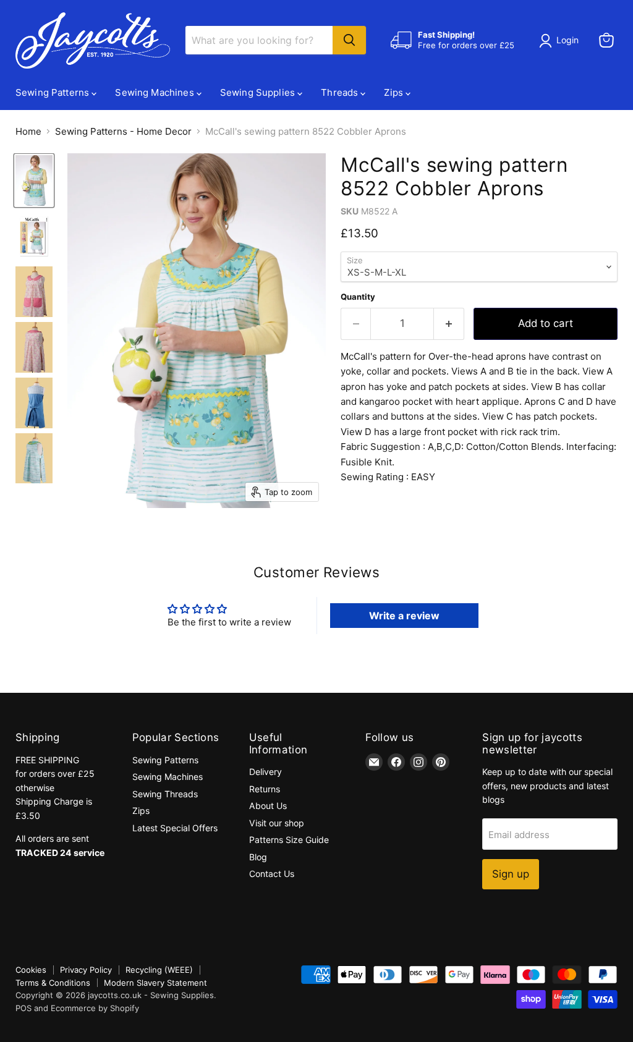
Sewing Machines (155, 92)
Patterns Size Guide (289, 839)
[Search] (349, 40)
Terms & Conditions (52, 983)
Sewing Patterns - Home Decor (123, 131)
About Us (268, 805)
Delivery (265, 771)
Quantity (358, 297)
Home (28, 131)
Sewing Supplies (258, 92)
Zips (395, 92)
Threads (340, 92)
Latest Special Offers (175, 828)
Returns (264, 789)
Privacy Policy (86, 970)
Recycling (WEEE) (159, 970)
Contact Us (271, 873)
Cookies (30, 970)
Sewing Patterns (53, 92)
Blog (258, 857)
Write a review (404, 615)
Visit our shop (276, 823)
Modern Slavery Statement (155, 983)
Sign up (510, 874)
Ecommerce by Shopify (95, 1008)
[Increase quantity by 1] (449, 323)
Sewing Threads (165, 794)
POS (23, 1008)
